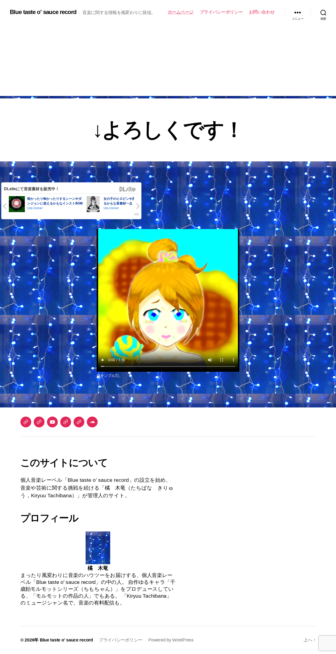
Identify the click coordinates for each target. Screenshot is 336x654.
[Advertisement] (168, 61)
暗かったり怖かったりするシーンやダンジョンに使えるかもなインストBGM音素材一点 (55, 203)
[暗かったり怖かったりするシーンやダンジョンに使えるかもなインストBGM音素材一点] (17, 205)
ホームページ (181, 12)
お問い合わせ (262, 12)
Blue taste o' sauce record (43, 12)
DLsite (127, 189)
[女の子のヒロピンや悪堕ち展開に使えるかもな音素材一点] (93, 205)
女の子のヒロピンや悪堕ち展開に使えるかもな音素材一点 (131, 201)
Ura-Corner (35, 208)
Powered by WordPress (171, 640)
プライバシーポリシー (221, 12)
